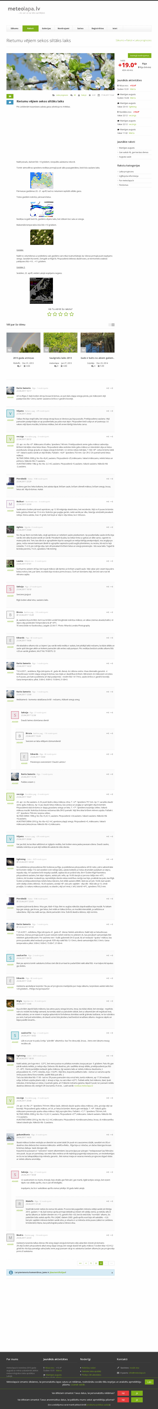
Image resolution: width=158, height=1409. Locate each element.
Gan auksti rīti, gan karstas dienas (133, 152)
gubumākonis (23, 1134)
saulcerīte (22, 955)
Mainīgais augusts (128, 94)
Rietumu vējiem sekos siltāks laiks (40, 101)
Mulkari (20, 501)
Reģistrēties (98, 28)
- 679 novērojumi (42, 411)
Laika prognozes (143, 40)
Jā (137, 1393)
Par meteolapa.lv (126, 180)
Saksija (84, 95)
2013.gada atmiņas (23, 357)
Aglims (20, 527)
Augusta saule (125, 156)
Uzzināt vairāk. (78, 1384)
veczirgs (132, 115)
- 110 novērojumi (41, 612)
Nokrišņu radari (89, 1367)
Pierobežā (21, 478)
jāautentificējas (57, 1272)
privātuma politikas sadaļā (98, 1404)
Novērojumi (63, 28)
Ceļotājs (91, 363)
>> (111, 1263)
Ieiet (115, 28)
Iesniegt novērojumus (139, 55)
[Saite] (23, 343)
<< (80, 1263)
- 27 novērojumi (35, 586)
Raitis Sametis (24, 388)
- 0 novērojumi (43, 436)
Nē (123, 1393)
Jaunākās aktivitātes (129, 80)
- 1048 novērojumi (40, 479)
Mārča (133, 89)
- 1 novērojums (42, 388)
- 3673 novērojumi (39, 859)
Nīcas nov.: (127, 85)
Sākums (14, 28)
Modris (20, 1235)
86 (74, 95)
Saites (80, 28)
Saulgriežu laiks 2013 (60, 357)
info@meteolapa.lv (137, 1373)
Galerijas (46, 28)
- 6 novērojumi (44, 501)
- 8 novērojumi (40, 1001)
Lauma (20, 561)
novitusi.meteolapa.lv (83, 1085)
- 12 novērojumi (45, 1201)
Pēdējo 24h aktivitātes (91, 1375)
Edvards (20, 637)
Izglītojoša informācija (128, 176)
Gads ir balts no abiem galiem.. (97, 357)
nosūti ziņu (134, 1367)
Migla (19, 1001)
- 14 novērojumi (41, 1235)
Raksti (30, 28)
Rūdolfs (17, 363)
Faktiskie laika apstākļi (91, 1371)
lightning (21, 859)
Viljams (20, 411)
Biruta (20, 612)
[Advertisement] (103, 13)
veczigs (20, 436)
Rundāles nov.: (129, 112)
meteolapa (54, 363)
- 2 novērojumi (38, 955)
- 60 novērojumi (36, 638)
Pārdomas (123, 185)
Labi (149, 1381)
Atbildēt (10, 397)
